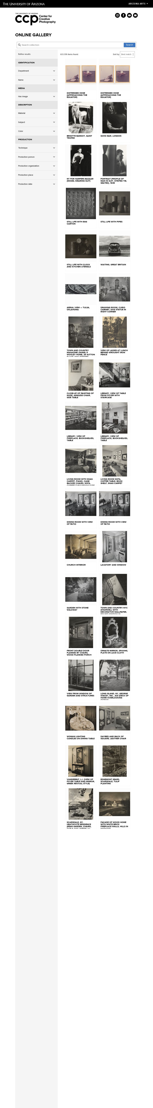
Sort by (116, 54)
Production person (26, 157)
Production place (25, 175)
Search (129, 44)
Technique (22, 148)
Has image (23, 96)
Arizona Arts (137, 3)
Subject (21, 122)
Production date (25, 184)
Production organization (28, 166)
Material (21, 113)
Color (20, 131)
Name (20, 80)
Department (23, 71)
